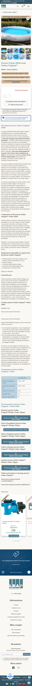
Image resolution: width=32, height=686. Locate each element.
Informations (16, 600)
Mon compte (16, 625)
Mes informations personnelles (16, 635)
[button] (13, 540)
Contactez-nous (16, 608)
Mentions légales (16, 614)
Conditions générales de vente (16, 617)
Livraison (16, 611)
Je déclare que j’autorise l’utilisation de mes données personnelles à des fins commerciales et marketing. (16, 659)
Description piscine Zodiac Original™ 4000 (15, 73)
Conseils (16, 605)
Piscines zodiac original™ (10, 12)
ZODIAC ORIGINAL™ (12, 69)
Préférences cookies (16, 620)
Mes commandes (16, 629)
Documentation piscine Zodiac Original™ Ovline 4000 (16, 81)
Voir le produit (14, 536)
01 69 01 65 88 (6, 1)
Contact (15, 2)
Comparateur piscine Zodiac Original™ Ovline (15, 77)
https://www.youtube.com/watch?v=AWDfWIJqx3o (15, 484)
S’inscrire (27, 654)
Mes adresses (16, 632)
